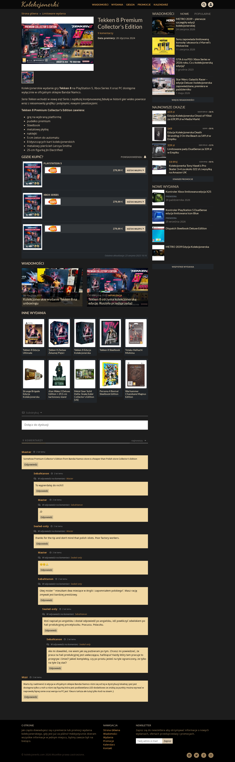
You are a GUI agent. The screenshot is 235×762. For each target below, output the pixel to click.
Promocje (144, 4)
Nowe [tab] (184, 13)
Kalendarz (161, 4)
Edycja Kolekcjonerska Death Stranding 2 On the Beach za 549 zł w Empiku (189, 135)
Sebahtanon (77, 504)
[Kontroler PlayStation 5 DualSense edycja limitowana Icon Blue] (158, 216)
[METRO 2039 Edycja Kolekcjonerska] (158, 252)
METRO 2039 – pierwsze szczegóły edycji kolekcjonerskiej (190, 22)
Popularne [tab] (202, 13)
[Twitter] (196, 755)
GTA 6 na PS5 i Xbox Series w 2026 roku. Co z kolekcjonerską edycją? (194, 62)
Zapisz (167, 741)
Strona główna (30, 13)
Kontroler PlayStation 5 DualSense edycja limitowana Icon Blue (186, 211)
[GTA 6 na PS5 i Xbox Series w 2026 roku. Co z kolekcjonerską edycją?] (163, 66)
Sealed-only (76, 557)
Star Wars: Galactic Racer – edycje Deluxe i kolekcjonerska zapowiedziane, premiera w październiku (194, 84)
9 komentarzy (105, 33)
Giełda (130, 4)
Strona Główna (111, 730)
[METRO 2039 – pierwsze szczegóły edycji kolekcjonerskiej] (163, 25)
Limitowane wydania (54, 13)
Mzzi (25, 677)
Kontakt (107, 748)
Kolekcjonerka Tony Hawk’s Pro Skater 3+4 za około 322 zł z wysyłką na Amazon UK (190, 169)
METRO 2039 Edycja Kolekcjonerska (187, 246)
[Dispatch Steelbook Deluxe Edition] (158, 234)
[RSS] (189, 755)
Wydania (117, 4)
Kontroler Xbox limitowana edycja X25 (188, 191)
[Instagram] (210, 755)
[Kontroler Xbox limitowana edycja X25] (158, 197)
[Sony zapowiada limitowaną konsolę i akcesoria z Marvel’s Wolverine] (163, 46)
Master (26, 452)
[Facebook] (203, 755)
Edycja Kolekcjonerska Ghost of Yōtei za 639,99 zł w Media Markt (189, 117)
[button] (204, 4)
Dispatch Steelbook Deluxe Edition (186, 228)
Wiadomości (100, 4)
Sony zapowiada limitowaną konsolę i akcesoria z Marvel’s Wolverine (193, 42)
